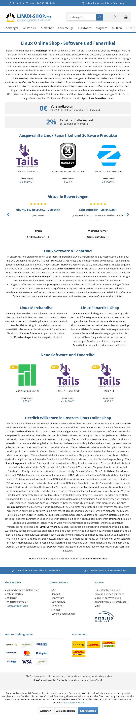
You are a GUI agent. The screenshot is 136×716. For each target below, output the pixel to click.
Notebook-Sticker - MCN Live (68, 171)
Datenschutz (58, 601)
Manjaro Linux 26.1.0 (27, 390)
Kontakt (55, 594)
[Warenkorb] (126, 19)
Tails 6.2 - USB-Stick (27, 171)
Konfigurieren (88, 710)
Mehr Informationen (72, 702)
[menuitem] (126, 17)
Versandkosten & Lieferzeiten (23, 590)
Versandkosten (75, 676)
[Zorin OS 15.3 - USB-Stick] (109, 155)
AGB (53, 590)
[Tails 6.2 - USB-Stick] (27, 155)
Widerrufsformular (17, 601)
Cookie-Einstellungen (63, 613)
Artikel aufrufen (36, 237)
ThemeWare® (95, 679)
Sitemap (56, 609)
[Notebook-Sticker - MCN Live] (68, 155)
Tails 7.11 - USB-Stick (67, 390)
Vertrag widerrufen (17, 605)
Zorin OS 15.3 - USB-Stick (109, 171)
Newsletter (57, 605)
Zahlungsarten (15, 594)
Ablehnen (45, 710)
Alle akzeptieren (65, 710)
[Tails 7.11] (109, 374)
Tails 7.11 (109, 390)
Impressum (57, 597)
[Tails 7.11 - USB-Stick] (68, 374)
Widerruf (12, 597)
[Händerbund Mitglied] (113, 616)
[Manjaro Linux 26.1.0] (27, 374)
